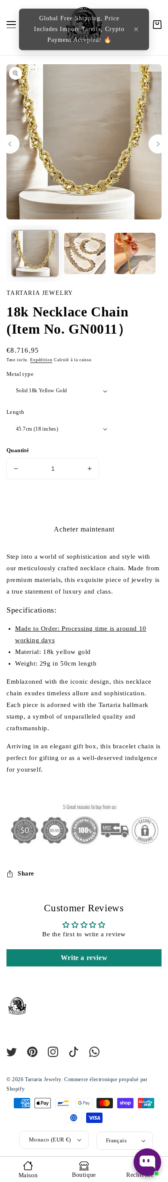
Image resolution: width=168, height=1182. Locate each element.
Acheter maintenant (84, 529)
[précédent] (9, 143)
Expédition (41, 359)
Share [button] (26, 873)
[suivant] (158, 143)
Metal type (20, 374)
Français (116, 1140)
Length (15, 412)
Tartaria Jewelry (43, 1079)
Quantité (17, 450)
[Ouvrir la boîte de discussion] (147, 1162)
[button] (136, 29)
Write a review (84, 957)
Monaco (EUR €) (50, 1139)
